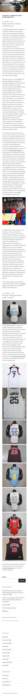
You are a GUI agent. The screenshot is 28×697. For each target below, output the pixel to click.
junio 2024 (5, 646)
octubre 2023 (6, 652)
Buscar (4, 577)
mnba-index (5, 675)
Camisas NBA (6, 605)
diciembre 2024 (6, 640)
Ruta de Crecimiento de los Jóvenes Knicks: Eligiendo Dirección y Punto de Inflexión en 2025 (12, 592)
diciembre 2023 (6, 649)
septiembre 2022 (7, 662)
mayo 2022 (5, 665)
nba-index (5, 678)
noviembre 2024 (7, 643)
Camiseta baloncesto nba (9, 608)
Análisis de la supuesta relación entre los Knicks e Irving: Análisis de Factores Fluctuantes (13, 599)
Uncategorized (6, 685)
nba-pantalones (6, 681)
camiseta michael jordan (19, 356)
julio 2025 (5, 637)
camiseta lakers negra (15, 150)
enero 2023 (5, 659)
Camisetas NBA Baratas (11, 3)
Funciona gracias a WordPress (9, 693)
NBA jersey (5, 611)
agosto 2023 (5, 656)
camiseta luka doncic (8, 568)
